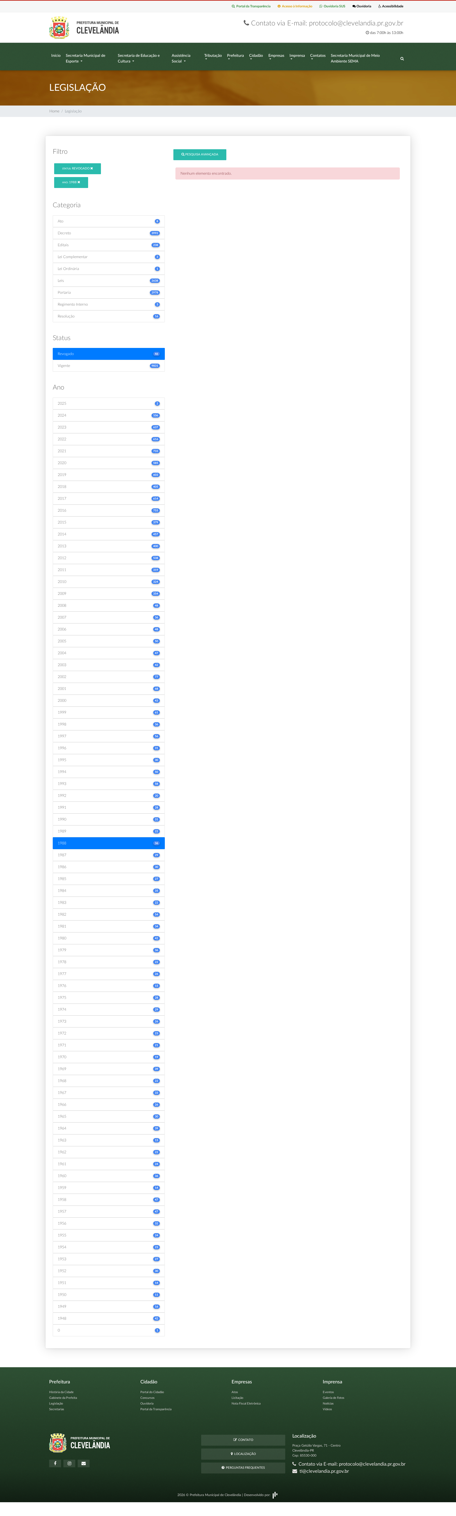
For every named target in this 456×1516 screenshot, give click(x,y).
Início (56, 56)
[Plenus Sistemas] (275, 1495)
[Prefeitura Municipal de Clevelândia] (85, 27)
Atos (235, 1392)
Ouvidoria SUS (333, 6)
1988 (69, 182)
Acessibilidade (392, 6)
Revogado (76, 168)
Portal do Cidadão (152, 1392)
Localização (244, 1454)
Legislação (56, 1403)
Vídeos (327, 1409)
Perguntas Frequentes (244, 1467)
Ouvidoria (363, 6)
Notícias (328, 1403)
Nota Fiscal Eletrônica (246, 1403)
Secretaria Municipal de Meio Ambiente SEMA (355, 58)
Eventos (328, 1392)
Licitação (237, 1398)
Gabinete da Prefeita (63, 1398)
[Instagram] (69, 1463)
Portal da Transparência (253, 6)
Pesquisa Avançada (201, 154)
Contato (245, 1440)
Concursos (147, 1398)
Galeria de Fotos (333, 1398)
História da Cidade (61, 1392)
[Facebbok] (55, 1463)
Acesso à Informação (296, 6)
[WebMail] (84, 1463)
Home (54, 111)
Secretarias (56, 1409)
